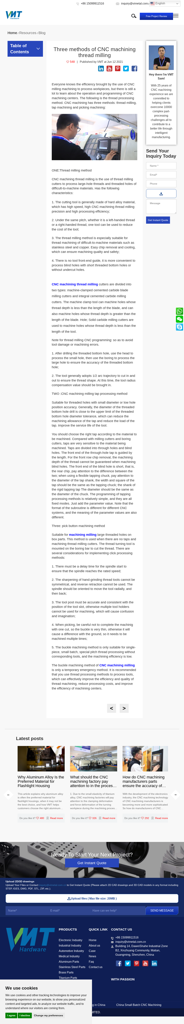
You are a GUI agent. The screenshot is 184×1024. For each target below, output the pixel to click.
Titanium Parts (68, 977)
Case (92, 950)
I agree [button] (11, 1015)
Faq (91, 961)
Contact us (95, 967)
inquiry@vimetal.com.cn (52, 885)
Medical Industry (69, 956)
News (92, 956)
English (160, 3)
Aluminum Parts (69, 961)
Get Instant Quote (91, 863)
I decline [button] (25, 1015)
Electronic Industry (70, 940)
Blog (41, 33)
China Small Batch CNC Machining (138, 1004)
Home (12, 33)
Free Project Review (156, 16)
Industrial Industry (70, 945)
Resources (27, 33)
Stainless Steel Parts (72, 967)
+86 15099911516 (127, 937)
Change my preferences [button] (48, 1015)
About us (94, 945)
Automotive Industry (71, 950)
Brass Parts (66, 972)
